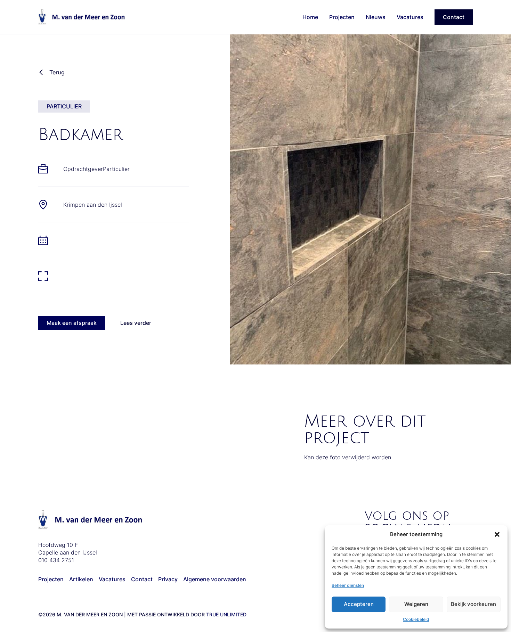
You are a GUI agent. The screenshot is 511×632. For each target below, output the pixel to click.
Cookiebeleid (416, 619)
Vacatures (410, 17)
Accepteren (359, 604)
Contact (453, 17)
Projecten (342, 17)
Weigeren (416, 604)
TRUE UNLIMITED (226, 614)
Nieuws (376, 17)
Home (310, 17)
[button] (497, 534)
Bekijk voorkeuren (473, 604)
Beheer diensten (348, 585)
